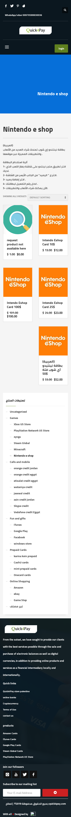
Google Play (21, 531)
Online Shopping (20, 581)
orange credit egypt (25, 474)
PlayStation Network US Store (31, 430)
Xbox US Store (22, 424)
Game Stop (20, 600)
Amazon (18, 587)
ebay (17, 593)
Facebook (19, 537)
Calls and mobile (20, 461)
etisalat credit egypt (26, 480)
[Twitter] (12, 6)
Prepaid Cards (18, 549)
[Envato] (24, 6)
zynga (17, 436)
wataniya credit (23, 487)
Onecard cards (22, 575)
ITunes (18, 524)
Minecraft (19, 449)
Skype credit (21, 505)
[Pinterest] (18, 6)
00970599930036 (32, 15)
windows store (23, 543)
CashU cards (21, 562)
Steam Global (22, 443)
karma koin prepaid (25, 556)
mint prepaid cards (25, 568)
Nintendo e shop (24, 455)
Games (14, 417)
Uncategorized (18, 411)
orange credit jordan (26, 468)
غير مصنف (16, 606)
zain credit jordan (24, 499)
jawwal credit (22, 493)
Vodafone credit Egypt (27, 512)
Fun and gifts (18, 518)
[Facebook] (6, 6)
